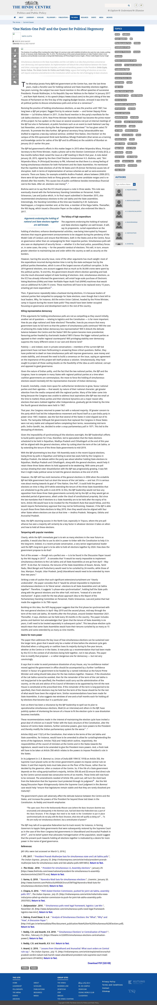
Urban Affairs (120, 170)
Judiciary (118, 122)
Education (118, 56)
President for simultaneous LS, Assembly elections (66, 868)
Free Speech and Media (132, 65)
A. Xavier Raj (129, 244)
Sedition (129, 152)
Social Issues (119, 157)
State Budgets (132, 157)
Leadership (30, 17)
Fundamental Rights (122, 69)
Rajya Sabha (119, 148)
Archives (109, 17)
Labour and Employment (133, 122)
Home (15, 983)
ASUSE (117, 34)
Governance (119, 82)
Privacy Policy (108, 982)
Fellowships (51, 17)
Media (101, 17)
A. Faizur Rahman (131, 190)
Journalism (134, 117)
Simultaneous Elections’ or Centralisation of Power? (83, 932)
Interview (131, 109)
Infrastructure (120, 109)
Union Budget (120, 165)
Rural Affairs (131, 148)
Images (60, 996)
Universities (132, 165)
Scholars (40, 17)
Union (139, 161)
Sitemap (106, 991)
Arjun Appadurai (121, 39)
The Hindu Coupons (65, 999)
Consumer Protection (123, 52)
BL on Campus (84, 986)
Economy (137, 52)
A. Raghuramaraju (131, 222)
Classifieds (83, 996)
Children (137, 43)
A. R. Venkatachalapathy (133, 211)
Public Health (120, 144)
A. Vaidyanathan (130, 233)
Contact (105, 988)
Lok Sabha (118, 130)
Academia (126, 34)
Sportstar (61, 989)
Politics (25, 968)
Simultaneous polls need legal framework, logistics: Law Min (74, 905)
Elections (118, 65)
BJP (131, 39)
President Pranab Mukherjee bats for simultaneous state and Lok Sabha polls (71, 856)
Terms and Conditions (112, 985)
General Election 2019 (123, 74)
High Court (119, 87)
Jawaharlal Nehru (121, 117)
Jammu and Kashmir (122, 113)
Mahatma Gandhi (131, 130)
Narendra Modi (127, 135)
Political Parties (120, 139)
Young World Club (86, 992)
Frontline (82, 989)
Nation (34, 968)
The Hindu (61, 983)
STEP (59, 992)
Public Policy (132, 144)
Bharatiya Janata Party (123, 43)
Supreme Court (128, 161)
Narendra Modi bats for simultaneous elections (63, 879)
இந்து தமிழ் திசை (84, 983)
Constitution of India (122, 47)
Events (93, 17)
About (21, 17)
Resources (84, 17)
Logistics (132, 126)
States (117, 161)
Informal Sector (121, 100)
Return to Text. (97, 863)
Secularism (119, 152)
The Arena (74, 17)
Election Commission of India (125, 61)
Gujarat (129, 82)
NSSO (117, 135)
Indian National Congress (124, 91)
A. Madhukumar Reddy (132, 200)
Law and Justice (120, 126)
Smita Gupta (27, 36)
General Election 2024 (123, 78)
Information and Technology (125, 104)
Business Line (62, 986)
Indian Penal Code (121, 96)
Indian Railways (136, 96)
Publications (63, 17)
